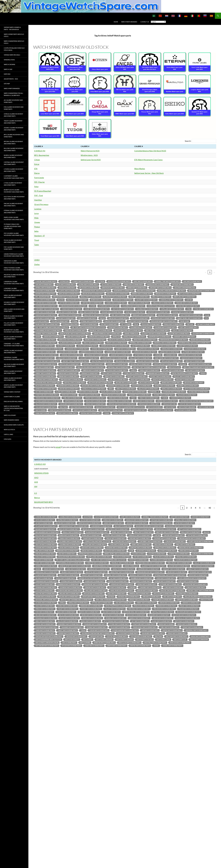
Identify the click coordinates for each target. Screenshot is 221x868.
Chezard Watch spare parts (186, 303)
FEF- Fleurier (39, 182)
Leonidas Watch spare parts (96, 355)
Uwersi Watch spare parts (167, 401)
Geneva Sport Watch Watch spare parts (75, 333)
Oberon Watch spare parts (93, 370)
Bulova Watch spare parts (77, 300)
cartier (189, 300)
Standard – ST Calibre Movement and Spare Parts (14, 345)
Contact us (144, 22)
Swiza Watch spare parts (89, 395)
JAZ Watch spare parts (140, 346)
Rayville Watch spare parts (74, 382)
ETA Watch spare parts (60, 321)
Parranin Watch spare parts (158, 373)
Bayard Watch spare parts (45, 293)
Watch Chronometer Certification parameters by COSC (13, 408)
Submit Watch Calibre (12, 396)
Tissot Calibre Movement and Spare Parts (13, 122)
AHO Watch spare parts (192, 281)
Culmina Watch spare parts (146, 309)
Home (116, 22)
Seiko (36, 231)
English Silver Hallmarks (13, 401)
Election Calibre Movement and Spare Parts (14, 198)
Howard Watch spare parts (45, 343)
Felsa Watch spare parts (151, 324)
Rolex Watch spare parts (141, 385)
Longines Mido (170, 355)
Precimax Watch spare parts (46, 379)
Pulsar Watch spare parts (96, 379)
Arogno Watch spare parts (160, 287)
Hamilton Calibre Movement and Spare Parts (14, 262)
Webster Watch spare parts (59, 410)
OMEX (37, 260)
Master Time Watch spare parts (47, 361)
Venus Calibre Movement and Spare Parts (13, 372)
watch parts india (163, 639)
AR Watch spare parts (67, 287)
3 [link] (191, 507)
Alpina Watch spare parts (88, 284)
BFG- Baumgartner (41, 155)
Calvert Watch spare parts (146, 300)
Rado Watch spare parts (140, 379)
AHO (36, 477)
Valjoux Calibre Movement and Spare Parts (14, 365)
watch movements (154, 407)
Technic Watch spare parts (164, 395)
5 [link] (199, 507)
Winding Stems (9, 60)
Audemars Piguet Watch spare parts (96, 290)
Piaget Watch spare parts (91, 376)
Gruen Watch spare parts (53, 336)
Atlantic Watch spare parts (68, 290)
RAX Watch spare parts (185, 379)
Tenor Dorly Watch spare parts (47, 398)
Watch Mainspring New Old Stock (131, 407)
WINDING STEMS (41, 473)
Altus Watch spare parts (111, 284)
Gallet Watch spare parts (182, 330)
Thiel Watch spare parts (72, 398)
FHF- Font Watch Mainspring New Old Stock (88, 327)
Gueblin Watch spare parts (99, 336)
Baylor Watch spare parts (69, 293)
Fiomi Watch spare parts (118, 327)
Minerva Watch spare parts (45, 364)
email (58, 447)
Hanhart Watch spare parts (184, 336)
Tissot (36, 240)
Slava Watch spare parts (65, 392)
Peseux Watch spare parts (45, 376)
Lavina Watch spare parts (169, 352)
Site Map (7, 83)
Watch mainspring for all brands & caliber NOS (13, 94)
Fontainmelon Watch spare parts (48, 330)
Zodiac (37, 264)
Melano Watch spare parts (147, 361)
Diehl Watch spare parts (89, 312)
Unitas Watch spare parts (95, 401)
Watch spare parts (206, 407)
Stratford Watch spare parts (46, 395)
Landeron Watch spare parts (91, 352)
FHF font (190, 324)
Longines (37, 209)
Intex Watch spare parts (44, 346)
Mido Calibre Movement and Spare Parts (13, 296)
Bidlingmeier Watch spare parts (65, 297)
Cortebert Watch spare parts (46, 309)
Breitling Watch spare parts (185, 297)
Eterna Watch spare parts (91, 321)
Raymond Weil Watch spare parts (48, 382)
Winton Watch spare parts (135, 410)
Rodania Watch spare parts (118, 385)
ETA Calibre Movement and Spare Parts (13, 108)
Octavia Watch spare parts (117, 370)
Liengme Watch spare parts (120, 355)
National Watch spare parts (119, 367)
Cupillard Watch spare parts (172, 309)
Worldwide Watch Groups (14, 425)
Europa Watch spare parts (114, 321)
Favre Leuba (39, 177)
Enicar (36, 164)
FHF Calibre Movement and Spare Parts (14, 248)
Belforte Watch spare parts (118, 293)
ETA (35, 169)
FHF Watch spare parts (205, 324)
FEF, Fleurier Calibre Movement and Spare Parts (14, 234)
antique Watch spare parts (182, 284)
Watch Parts (170, 407)
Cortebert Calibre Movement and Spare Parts (14, 177)
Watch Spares (40, 410)
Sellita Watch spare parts (148, 388)
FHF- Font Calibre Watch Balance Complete (51, 327)
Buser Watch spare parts (123, 300)
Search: (188, 141)
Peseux (37, 227)
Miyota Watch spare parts (70, 364)
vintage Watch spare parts (149, 404)
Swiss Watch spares (69, 395)
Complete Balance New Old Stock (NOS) (150, 151)
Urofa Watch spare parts (143, 401)
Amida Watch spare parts (133, 284)
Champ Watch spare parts (139, 303)
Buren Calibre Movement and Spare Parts (13, 156)
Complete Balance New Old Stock (161, 306)
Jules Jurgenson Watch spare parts (48, 349)
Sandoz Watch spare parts (45, 388)
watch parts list (180, 639)
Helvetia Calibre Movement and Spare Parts (14, 276)
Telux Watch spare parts (187, 395)
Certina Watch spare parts (92, 303)
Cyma (189, 309)
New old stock (174, 367)
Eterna (37, 173)
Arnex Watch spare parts (136, 287)
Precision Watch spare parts (71, 379)
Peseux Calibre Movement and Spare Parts (13, 317)
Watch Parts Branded (129, 22)
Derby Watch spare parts (44, 312)
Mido (36, 218)
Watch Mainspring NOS (90, 151)
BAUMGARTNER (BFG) (43, 502)
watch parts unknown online (47, 642)
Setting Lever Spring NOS (91, 160)
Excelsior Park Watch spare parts (164, 321)
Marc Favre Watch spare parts (166, 358)
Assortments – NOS (11, 79)
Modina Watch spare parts (93, 364)
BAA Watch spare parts (146, 290)
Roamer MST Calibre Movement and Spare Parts (14, 331)
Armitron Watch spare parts (113, 287)
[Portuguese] (199, 16)
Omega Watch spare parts (149, 370)
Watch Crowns (9, 64)
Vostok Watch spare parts (189, 404)
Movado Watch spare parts (200, 364)
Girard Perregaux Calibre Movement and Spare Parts (14, 255)
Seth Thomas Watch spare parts (197, 388)
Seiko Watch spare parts (126, 388)
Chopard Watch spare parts (46, 306)
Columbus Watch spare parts (133, 306)
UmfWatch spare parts (73, 401)
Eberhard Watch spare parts (143, 315)
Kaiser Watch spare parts (125, 349)
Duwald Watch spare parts (70, 315)
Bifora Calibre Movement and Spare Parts (13, 142)
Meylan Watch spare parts (172, 361)
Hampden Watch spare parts (159, 336)
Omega (37, 222)
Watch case (8, 69)
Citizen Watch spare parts (109, 306)
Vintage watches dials (12, 55)
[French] (179, 16)
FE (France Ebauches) (42, 191)
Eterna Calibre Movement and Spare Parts (13, 211)
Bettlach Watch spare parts (189, 293)
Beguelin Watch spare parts (93, 293)
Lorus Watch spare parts (66, 358)
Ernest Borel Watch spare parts (189, 318)
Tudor (36, 245)
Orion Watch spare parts (68, 373)
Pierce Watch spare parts (114, 376)
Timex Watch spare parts (118, 398)
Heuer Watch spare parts (200, 339)
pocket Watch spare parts (160, 376)
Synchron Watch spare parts (114, 395)
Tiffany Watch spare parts (95, 398)
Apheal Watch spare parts (45, 287)
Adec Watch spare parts (143, 281)
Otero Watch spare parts (133, 373)
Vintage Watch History (12, 392)
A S (35, 493)
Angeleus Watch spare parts (157, 284)
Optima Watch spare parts (173, 370)
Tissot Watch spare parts (149, 398)
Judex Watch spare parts (187, 346)
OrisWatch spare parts (90, 373)
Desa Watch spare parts (67, 312)
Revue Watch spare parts (193, 382)
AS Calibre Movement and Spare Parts (13, 101)
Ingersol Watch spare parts (164, 343)
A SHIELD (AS (39, 151)
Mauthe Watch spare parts (102, 361)
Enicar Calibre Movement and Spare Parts (13, 204)
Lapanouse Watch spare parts (144, 352)
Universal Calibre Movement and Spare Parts (14, 358)
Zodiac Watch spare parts (123, 413)
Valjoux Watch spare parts (45, 404)
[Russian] (205, 16)
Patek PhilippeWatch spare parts (184, 373)
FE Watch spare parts (89, 324)
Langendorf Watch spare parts (118, 352)
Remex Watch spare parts (171, 382)
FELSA (136, 324)
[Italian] (192, 16)
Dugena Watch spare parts (182, 312)
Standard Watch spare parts (174, 392)
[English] (173, 16)
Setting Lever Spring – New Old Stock (149, 173)
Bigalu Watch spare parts (90, 297)
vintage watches (169, 404)
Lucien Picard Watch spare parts (114, 358)
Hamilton (38, 200)
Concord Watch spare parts (188, 306)
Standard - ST (39, 236)
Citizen (37, 160)
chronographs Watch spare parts (73, 306)
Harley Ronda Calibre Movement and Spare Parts (14, 269)
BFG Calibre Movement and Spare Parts (14, 136)
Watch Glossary (10, 415)
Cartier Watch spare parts (45, 303)
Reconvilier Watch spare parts (100, 382)
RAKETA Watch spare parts (163, 379)
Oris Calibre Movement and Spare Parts (14, 310)
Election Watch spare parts (191, 315)
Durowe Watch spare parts (45, 315)
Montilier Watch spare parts (165, 364)
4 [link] (195, 507)
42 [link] (210, 507)
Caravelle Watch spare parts (171, 300)
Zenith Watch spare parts (67, 413)
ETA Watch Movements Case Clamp (148, 160)
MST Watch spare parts (65, 367)
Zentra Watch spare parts (91, 413)
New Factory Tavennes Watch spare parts (149, 367)
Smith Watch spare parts (88, 392)
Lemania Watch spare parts (71, 355)
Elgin (207, 315)
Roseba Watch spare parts (188, 385)
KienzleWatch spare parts (172, 349)
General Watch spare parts (45, 333)
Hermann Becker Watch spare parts (173, 339)
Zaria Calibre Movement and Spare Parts (13, 379)
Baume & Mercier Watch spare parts (171, 290)
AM (35, 486)
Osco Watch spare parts (111, 373)
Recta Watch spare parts (148, 382)
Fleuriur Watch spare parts (165, 327)
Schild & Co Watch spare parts (93, 388)
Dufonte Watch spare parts (158, 312)
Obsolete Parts (206, 599)
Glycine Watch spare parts (179, 333)
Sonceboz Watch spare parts (135, 392)
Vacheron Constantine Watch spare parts (196, 401)
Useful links (8, 434)
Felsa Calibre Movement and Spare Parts (13, 241)
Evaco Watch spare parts (137, 321)
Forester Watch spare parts (75, 330)
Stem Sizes (7, 439)
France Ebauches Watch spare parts (128, 330)
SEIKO (111, 388)
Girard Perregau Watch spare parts (107, 333)
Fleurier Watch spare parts (141, 327)
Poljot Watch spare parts (184, 376)
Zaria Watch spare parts (44, 413)
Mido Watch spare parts (194, 361)
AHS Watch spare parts (44, 284)
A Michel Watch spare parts (45, 281)
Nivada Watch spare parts (45, 370)
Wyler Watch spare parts (185, 410)
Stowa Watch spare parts (198, 392)
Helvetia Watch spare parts (119, 339)
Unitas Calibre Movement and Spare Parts (13, 351)
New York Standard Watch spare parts (198, 367)
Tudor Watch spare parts (180, 398)
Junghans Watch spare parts (77, 349)
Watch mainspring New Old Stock (14, 42)
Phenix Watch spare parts (68, 376)
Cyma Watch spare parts (203, 309)
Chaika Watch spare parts (116, 303)
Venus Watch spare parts (95, 404)
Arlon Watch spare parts (88, 287)
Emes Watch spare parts (87, 318)
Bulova (61, 300)
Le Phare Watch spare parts (193, 352)
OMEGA (133, 370)
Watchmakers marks (11, 420)
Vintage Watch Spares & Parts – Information (12, 28)
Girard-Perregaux (41, 204)
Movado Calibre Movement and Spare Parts (14, 303)
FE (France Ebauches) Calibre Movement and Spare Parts (12, 226)
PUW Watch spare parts (118, 379)
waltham (63, 407)
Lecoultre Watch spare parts (46, 355)
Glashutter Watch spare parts (153, 333)
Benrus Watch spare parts (142, 293)
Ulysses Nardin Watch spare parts (48, 401)
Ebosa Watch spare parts (167, 315)
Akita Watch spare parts (65, 284)
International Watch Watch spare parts (194, 343)
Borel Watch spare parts (139, 297)
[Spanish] (211, 16)
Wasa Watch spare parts (105, 407)
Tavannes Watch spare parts (139, 395)
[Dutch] (167, 16)
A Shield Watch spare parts (82, 281)
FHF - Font (38, 195)
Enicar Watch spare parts (118, 318)
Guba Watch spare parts (76, 336)
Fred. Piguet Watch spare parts (157, 330)
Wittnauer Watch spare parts (160, 410)
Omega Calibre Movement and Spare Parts (13, 115)
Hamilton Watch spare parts (134, 336)
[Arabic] (154, 16)
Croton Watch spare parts (122, 309)
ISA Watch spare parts (65, 346)
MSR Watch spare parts (44, 367)
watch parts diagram (124, 639)
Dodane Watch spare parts (112, 312)
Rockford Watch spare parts (93, 385)
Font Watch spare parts (188, 327)
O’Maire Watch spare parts (69, 370)
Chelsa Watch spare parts (162, 303)
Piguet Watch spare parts (137, 376)
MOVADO (183, 364)
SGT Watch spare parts (44, 392)
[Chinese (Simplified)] (160, 16)
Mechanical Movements (125, 361)
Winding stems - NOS (89, 155)
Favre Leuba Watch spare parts (47, 324)
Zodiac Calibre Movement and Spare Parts (13, 129)
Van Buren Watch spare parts (71, 404)
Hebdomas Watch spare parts (70, 339)
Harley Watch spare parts (45, 339)
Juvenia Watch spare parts (102, 349)
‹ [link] (205, 272)
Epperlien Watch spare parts (163, 318)
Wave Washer (139, 169)
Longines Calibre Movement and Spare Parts (14, 289)
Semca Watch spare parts (171, 388)
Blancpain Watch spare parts (115, 297)
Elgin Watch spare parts (44, 318)
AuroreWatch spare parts (124, 290)
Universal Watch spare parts (120, 401)
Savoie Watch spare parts (69, 388)
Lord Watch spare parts (44, 358)
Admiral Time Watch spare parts (167, 281)
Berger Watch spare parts (165, 293)
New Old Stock (9, 429)
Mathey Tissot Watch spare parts (75, 361)
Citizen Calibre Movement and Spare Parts (13, 170)
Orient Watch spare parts (45, 373)
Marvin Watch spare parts (191, 358)
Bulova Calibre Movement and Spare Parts (13, 149)
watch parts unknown (199, 639)
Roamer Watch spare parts (68, 385)
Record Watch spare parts (126, 382)
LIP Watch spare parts (143, 355)
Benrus (37, 498)
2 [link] (186, 507)
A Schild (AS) (64, 281)
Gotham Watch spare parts (203, 333)
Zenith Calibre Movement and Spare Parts (13, 386)
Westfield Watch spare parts (111, 410)
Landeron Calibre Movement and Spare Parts (14, 283)
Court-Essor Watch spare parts (97, 309)
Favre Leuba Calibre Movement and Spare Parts (14, 218)
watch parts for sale (144, 639)
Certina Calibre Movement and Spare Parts (14, 163)
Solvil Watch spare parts (110, 392)
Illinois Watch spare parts (70, 343)
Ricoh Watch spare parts (44, 385)
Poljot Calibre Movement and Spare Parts (13, 324)
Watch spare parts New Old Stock (71, 47)
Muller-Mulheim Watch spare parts (90, 367)
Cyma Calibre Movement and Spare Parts (13, 184)
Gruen (37, 336)
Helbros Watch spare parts (95, 339)
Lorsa (36, 213)
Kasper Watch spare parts (148, 349)
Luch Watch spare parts (89, 358)
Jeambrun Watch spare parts (164, 346)
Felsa (36, 186)
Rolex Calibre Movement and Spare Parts (13, 338)
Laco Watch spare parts (67, 352)
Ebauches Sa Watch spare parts (96, 315)
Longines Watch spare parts (190, 355)
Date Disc (7, 74)
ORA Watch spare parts (195, 370)
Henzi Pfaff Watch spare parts (145, 339)
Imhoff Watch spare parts (116, 343)
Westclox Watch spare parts (85, 410)
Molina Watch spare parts (140, 364)
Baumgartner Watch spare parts (201, 290)
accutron (100, 281)
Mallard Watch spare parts (140, 358)
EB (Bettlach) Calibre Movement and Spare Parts (14, 191)
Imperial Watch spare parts (140, 343)
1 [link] (209, 272)
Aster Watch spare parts (44, 290)
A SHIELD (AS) (40, 464)
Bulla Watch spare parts (44, 300)
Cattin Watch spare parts (69, 303)
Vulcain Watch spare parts (45, 407)
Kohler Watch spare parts (195, 349)
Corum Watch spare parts (71, 309)
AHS (36, 482)
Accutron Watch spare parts (119, 281)
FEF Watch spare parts (109, 324)
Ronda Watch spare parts (164, 385)
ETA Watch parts (41, 321)
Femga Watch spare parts (173, 324)
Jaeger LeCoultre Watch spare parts (114, 346)
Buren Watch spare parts (100, 300)
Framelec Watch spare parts (100, 330)
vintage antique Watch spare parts (121, 404)
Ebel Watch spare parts (120, 315)
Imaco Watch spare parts (93, 343)
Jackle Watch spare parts (87, 346)
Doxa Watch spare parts (135, 312)
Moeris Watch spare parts (117, 364)
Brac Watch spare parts (161, 297)
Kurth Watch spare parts (45, 352)
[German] (186, 16)
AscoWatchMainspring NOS (184, 287)
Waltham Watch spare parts (81, 407)
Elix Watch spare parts (66, 318)
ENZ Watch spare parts (140, 318)
